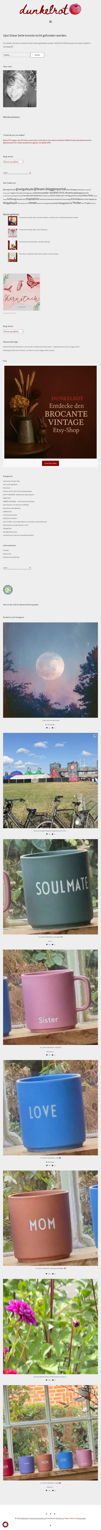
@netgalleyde (25, 189)
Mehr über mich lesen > (11, 117)
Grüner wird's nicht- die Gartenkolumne (17, 491)
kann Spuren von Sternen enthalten (16, 505)
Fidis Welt (6, 488)
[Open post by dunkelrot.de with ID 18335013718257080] (50, 670)
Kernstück (51, 199)
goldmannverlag (76, 196)
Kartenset (43, 199)
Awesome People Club (11, 481)
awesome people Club (43, 192)
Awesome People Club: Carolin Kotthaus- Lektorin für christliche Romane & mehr (48, 217)
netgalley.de (93, 199)
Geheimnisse (46, 196)
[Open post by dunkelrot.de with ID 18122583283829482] (50, 1218)
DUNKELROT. (25, 1518)
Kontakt (6, 550)
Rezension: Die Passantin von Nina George (34, 242)
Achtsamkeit (6, 193)
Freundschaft (27, 195)
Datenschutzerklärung (11, 557)
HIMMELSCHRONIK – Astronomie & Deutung (18, 501)
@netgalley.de (9, 189)
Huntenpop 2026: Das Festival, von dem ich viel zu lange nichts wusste (28, 350)
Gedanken (37, 195)
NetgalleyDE (10, 203)
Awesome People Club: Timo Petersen (33, 229)
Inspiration (32, 199)
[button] (5, 1524)
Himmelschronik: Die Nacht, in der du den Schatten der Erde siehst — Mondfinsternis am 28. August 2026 (41, 347)
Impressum (7, 554)
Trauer (88, 203)
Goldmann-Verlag (63, 195)
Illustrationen (21, 199)
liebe (79, 199)
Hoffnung (11, 199)
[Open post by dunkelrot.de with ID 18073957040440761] (50, 780)
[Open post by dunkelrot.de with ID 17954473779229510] (50, 997)
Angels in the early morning (19, 193)
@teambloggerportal (73, 190)
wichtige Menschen (10, 532)
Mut (86, 199)
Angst (31, 193)
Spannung (49, 203)
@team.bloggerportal (50, 189)
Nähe (19, 203)
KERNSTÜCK (7, 511)
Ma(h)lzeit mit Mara (10, 518)
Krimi (73, 199)
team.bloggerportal (63, 203)
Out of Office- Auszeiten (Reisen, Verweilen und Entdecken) (25, 522)
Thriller (76, 203)
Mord (83, 199)
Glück (52, 195)
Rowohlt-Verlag (41, 203)
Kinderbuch (58, 199)
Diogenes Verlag (17, 196)
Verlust (93, 203)
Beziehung (70, 192)
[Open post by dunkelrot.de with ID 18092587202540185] (50, 1326)
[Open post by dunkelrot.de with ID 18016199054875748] (50, 1432)
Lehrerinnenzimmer (10, 515)
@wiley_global (86, 190)
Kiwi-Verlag (66, 199)
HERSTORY (7, 498)
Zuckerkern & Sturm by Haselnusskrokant (18, 535)
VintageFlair (7, 528)
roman (32, 203)
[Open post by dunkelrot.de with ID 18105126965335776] (50, 886)
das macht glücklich (10, 484)
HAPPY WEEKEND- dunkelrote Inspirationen (18, 494)
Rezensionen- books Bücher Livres (16, 525)
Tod (83, 203)
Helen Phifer (87, 195)
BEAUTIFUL (59, 192)
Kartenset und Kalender (12, 508)
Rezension (24, 203)
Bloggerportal (82, 193)
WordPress (60, 1518)
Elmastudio (81, 1518)
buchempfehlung (7, 196)
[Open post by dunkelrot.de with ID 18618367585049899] (50, 1107)
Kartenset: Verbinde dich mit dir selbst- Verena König (38, 254)
